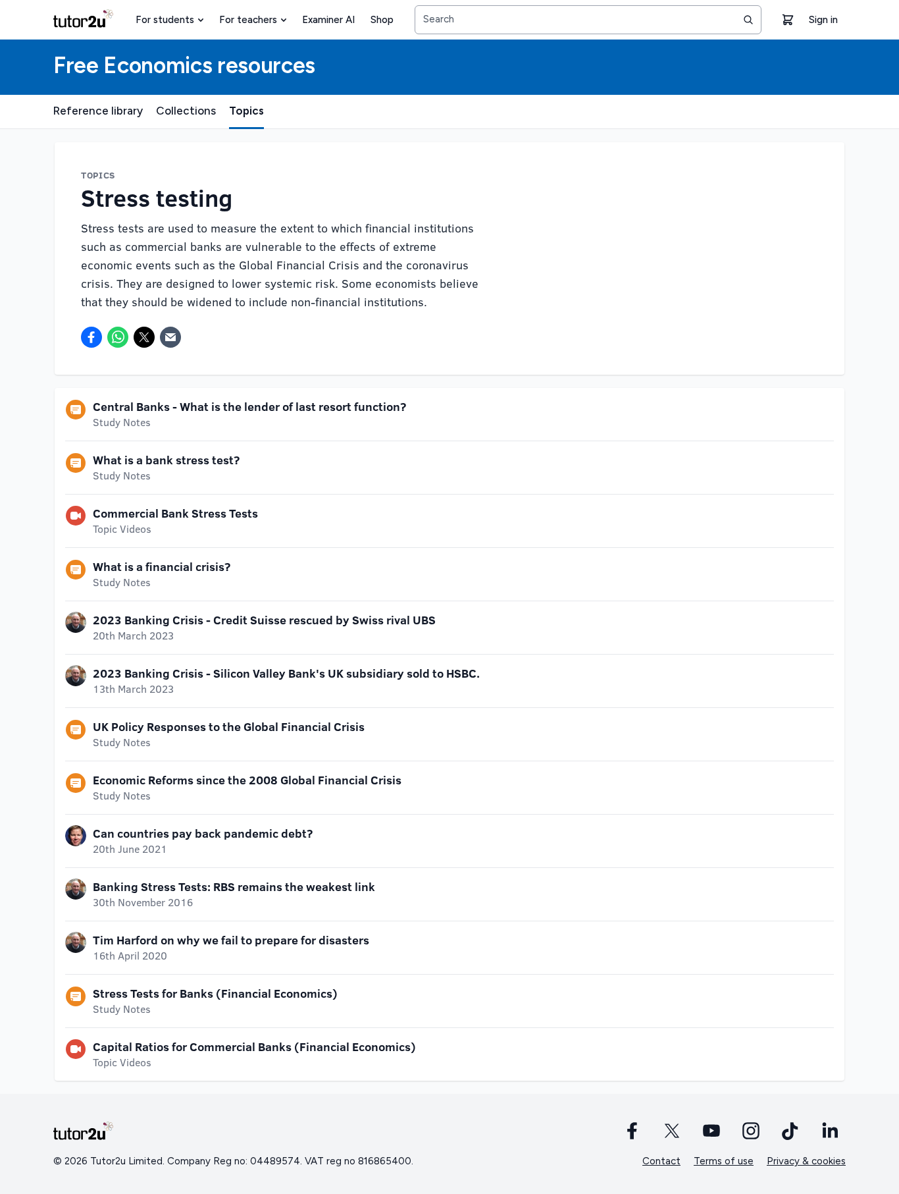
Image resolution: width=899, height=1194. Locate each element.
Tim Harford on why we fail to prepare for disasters (231, 940)
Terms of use (724, 1161)
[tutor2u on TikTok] (790, 1131)
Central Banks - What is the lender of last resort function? (249, 406)
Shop (382, 20)
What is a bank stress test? (166, 460)
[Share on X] (144, 337)
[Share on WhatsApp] (117, 337)
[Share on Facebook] (91, 337)
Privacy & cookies (806, 1161)
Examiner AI (328, 20)
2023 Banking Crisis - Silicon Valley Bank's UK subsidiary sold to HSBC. (286, 673)
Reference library (98, 110)
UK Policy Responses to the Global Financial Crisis (229, 726)
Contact (661, 1161)
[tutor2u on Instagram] (751, 1131)
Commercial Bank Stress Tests (175, 513)
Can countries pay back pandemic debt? (203, 833)
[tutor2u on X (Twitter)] (672, 1131)
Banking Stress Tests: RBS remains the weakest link (234, 886)
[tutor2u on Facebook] (632, 1131)
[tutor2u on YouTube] (711, 1131)
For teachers (248, 20)
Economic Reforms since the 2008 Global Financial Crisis (247, 780)
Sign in (823, 20)
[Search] (748, 20)
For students (165, 20)
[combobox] (588, 19)
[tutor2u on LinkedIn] (830, 1131)
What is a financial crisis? (161, 566)
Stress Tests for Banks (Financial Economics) (215, 993)
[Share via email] (170, 337)
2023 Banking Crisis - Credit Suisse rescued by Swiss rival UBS (264, 620)
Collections (186, 110)
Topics (246, 110)
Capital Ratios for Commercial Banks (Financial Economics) (254, 1046)
